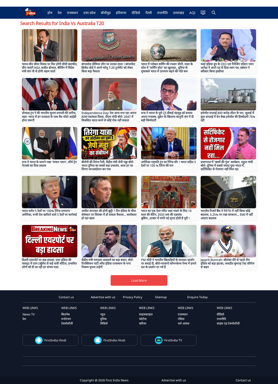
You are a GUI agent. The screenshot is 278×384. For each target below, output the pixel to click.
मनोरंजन (66, 319)
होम (49, 12)
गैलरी (148, 12)
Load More (139, 280)
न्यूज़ (102, 314)
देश (60, 12)
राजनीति (162, 12)
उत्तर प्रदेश (89, 12)
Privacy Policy (132, 297)
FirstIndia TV (173, 340)
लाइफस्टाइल (146, 314)
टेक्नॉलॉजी (67, 323)
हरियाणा (121, 12)
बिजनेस (65, 314)
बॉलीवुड (106, 12)
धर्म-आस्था (183, 323)
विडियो (104, 323)
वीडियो (136, 12)
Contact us (66, 297)
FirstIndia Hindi (55, 340)
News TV (29, 314)
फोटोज (143, 319)
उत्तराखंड (178, 12)
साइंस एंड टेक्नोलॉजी (228, 323)
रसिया (181, 319)
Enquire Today (197, 297)
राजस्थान (72, 12)
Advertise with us (103, 297)
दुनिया (103, 319)
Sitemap (161, 297)
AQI (192, 12)
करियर (142, 323)
